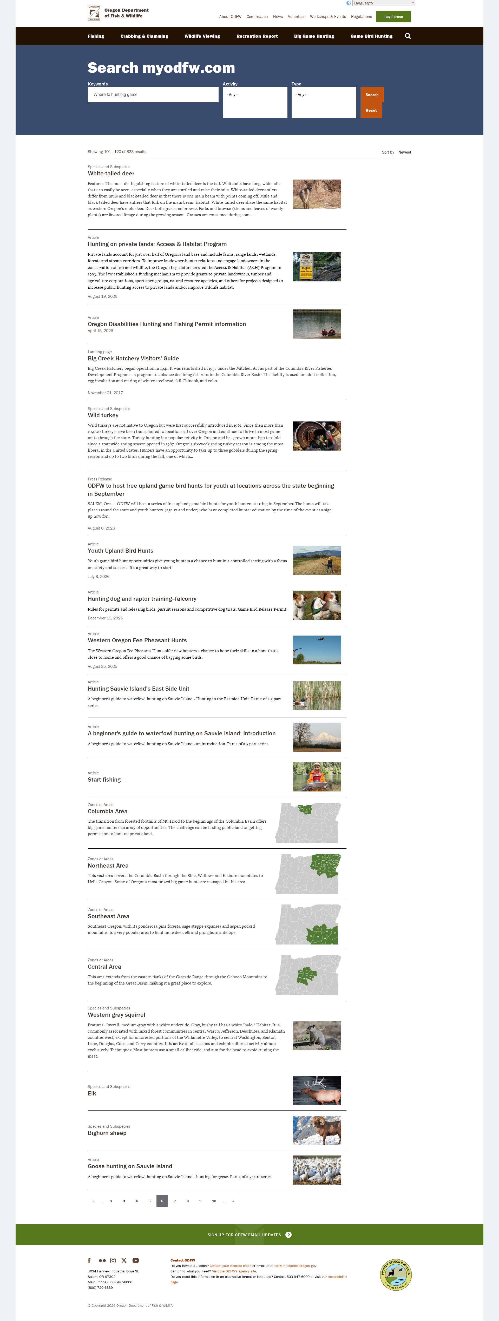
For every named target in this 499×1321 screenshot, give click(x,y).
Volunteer (296, 16)
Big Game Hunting (314, 36)
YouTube (136, 1260)
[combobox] (255, 94)
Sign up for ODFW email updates (244, 1234)
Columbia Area (108, 811)
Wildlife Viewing (202, 36)
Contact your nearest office (230, 1265)
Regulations (361, 16)
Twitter (124, 1260)
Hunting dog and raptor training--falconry (142, 598)
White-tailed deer (111, 173)
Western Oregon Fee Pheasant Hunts (137, 640)
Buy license (393, 16)
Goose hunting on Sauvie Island (130, 1166)
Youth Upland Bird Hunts (120, 550)
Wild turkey (103, 415)
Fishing (96, 36)
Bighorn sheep (107, 1133)
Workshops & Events (328, 16)
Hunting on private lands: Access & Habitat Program (157, 244)
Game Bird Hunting (371, 36)
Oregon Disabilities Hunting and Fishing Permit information (167, 324)
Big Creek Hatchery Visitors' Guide (133, 358)
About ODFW (230, 16)
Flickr (102, 1260)
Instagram (113, 1260)
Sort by (388, 152)
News (278, 16)
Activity (230, 84)
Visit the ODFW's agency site (234, 1271)
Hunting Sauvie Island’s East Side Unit (138, 688)
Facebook (91, 1260)
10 (216, 1200)
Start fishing (104, 779)
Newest (404, 152)
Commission (257, 16)
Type (296, 84)
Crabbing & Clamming (144, 36)
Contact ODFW (182, 1260)
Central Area (104, 966)
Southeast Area (108, 916)
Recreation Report (257, 36)
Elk (92, 1093)
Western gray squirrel (116, 1014)
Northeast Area (108, 865)
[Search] (408, 36)
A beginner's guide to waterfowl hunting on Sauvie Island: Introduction (182, 733)
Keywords (98, 84)
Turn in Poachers (396, 1275)
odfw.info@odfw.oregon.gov (295, 1265)
